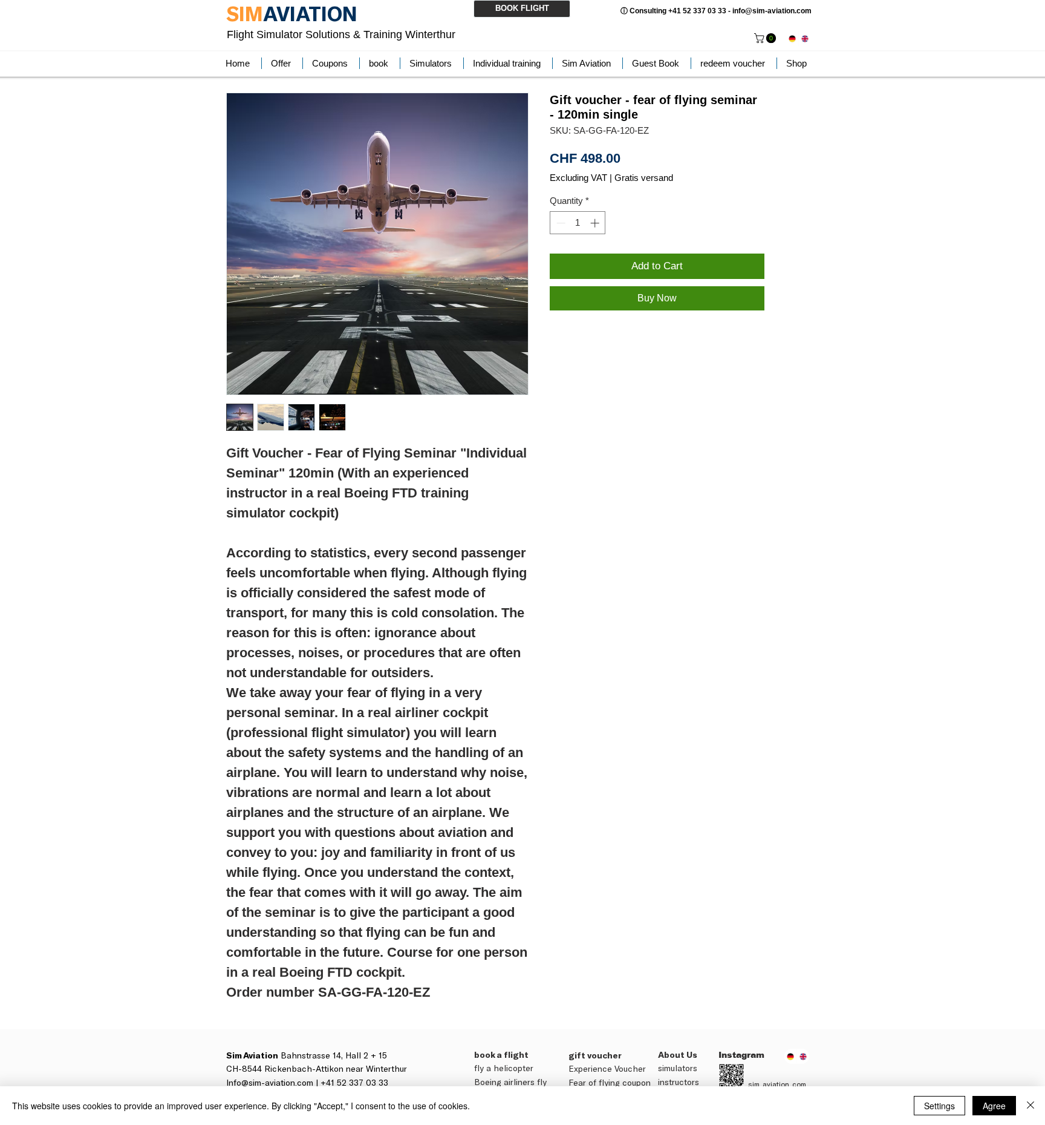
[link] (766, 38)
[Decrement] (560, 223)
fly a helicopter (503, 1068)
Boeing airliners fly (510, 1082)
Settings (939, 1106)
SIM (245, 13)
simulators (677, 1068)
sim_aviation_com (777, 1084)
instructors (678, 1082)
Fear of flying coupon (609, 1082)
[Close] (1030, 1105)
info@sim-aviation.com (772, 11)
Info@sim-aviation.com (269, 1082)
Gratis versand (643, 177)
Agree (994, 1106)
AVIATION (310, 13)
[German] (792, 38)
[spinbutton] (578, 223)
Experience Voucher (607, 1068)
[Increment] (596, 223)
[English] (804, 38)
